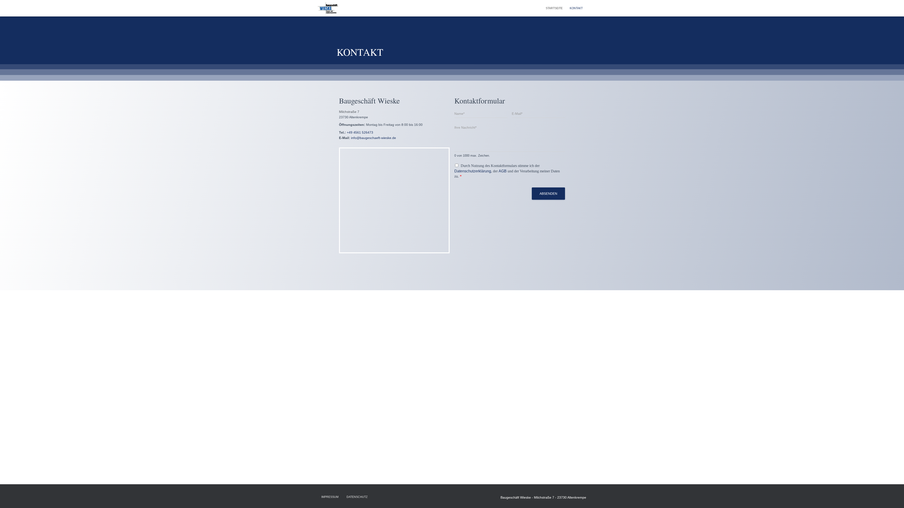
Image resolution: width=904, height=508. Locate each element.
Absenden (548, 193)
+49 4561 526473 (360, 132)
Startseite (554, 8)
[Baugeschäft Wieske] (328, 8)
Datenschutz (357, 497)
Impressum (330, 497)
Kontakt (576, 8)
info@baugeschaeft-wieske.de (373, 138)
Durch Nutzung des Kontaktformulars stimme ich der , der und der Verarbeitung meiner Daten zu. (507, 171)
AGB (503, 171)
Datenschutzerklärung (472, 171)
